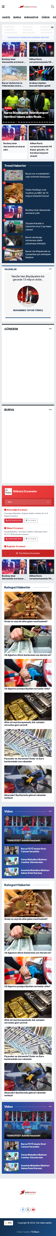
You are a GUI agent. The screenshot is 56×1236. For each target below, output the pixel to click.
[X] (28, 1209)
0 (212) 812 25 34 (14, 520)
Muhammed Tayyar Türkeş (28, 310)
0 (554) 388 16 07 (14, 539)
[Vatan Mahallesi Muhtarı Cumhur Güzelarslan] (11, 861)
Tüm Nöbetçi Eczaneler (29, 553)
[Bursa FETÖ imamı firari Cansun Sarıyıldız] (11, 850)
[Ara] (52, 7)
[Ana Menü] (3, 7)
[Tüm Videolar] (50, 811)
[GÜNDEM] (50, 329)
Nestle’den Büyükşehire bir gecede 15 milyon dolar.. (28, 278)
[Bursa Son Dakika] (27, 6)
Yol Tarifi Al (32, 520)
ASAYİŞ (6, 17)
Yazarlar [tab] (10, 269)
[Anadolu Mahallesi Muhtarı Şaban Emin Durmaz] (11, 871)
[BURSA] (50, 410)
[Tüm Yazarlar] (50, 269)
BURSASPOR (31, 17)
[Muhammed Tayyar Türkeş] (28, 296)
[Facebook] (23, 1209)
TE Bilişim (35, 1232)
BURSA (17, 17)
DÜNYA (46, 17)
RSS (10, 1223)
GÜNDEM (11, 329)
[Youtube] (33, 1209)
